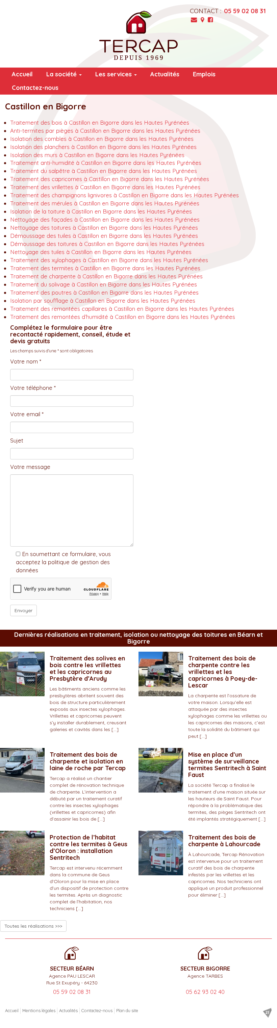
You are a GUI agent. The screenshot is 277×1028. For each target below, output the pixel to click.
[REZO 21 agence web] (267, 1013)
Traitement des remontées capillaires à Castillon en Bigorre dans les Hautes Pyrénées (122, 308)
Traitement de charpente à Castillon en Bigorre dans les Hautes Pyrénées (106, 276)
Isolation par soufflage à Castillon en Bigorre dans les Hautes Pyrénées (102, 300)
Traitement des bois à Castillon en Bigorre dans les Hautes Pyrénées (99, 122)
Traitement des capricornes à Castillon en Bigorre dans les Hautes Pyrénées (109, 178)
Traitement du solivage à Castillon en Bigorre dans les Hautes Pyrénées (103, 284)
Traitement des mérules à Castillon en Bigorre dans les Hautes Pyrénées (104, 203)
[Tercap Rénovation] (138, 35)
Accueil (22, 74)
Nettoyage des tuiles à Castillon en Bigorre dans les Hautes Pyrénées (101, 251)
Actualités (164, 74)
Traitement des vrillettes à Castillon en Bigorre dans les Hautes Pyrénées (105, 187)
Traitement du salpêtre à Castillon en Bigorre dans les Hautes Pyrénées (103, 170)
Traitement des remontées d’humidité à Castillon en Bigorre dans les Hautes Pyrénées (122, 316)
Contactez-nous (35, 88)
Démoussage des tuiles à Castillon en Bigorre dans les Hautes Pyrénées (104, 235)
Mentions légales (38, 1010)
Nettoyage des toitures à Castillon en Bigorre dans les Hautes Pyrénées (104, 227)
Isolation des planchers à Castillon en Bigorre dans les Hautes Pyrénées (103, 146)
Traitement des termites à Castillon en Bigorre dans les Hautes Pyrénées (105, 268)
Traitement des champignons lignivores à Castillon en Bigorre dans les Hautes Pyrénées (124, 195)
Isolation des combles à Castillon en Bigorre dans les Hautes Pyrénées (102, 138)
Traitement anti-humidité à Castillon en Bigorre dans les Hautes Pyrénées (105, 162)
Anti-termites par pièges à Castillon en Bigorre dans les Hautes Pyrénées (105, 130)
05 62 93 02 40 (205, 991)
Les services (114, 74)
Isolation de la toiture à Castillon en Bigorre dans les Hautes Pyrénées (101, 211)
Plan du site (127, 1010)
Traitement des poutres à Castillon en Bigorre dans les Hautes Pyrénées (104, 292)
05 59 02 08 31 (245, 11)
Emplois (204, 74)
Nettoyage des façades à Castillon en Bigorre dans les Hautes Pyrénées (105, 219)
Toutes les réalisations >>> (33, 926)
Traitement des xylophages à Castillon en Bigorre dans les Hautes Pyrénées (109, 260)
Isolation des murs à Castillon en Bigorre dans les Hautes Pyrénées (97, 154)
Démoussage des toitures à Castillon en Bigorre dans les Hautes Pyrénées (107, 243)
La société (62, 74)
